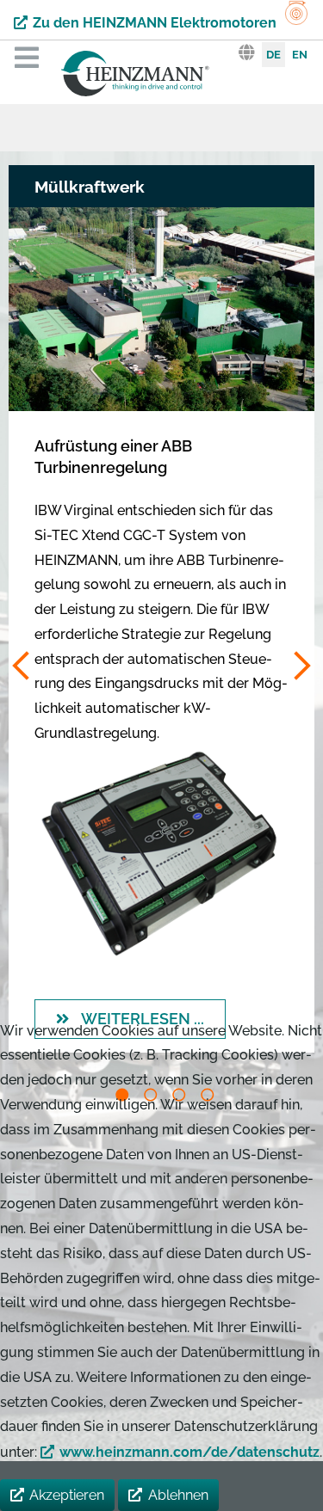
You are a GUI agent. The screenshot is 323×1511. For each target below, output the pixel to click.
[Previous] (22, 666)
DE (273, 54)
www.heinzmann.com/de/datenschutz (189, 1452)
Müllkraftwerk (89, 186)
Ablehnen (178, 1495)
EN (299, 54)
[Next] (300, 666)
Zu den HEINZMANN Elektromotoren (154, 23)
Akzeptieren (66, 1495)
